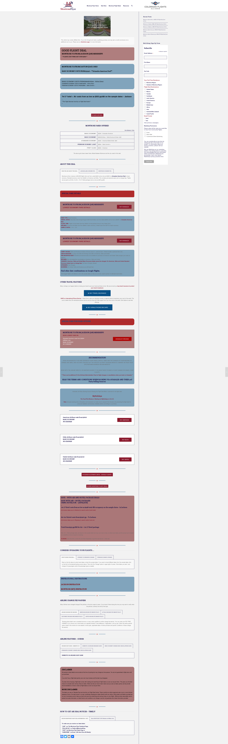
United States (150, 89)
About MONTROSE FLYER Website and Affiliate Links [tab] (102, 718)
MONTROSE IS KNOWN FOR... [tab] (105, 171)
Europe (149, 102)
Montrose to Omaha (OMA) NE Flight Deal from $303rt (154, 24)
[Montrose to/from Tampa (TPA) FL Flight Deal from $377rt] (226, 372)
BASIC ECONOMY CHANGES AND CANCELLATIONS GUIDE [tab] (118, 646)
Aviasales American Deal (119, 176)
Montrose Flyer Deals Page (76, 730)
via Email (72, 732)
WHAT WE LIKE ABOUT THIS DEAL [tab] (69, 171)
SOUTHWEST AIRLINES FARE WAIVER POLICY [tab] (72, 616)
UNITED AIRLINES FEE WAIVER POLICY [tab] (94, 616)
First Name (147, 62)
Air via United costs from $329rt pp (73, 517)
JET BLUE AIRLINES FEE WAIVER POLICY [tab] (111, 612)
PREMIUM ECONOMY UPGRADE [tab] (104, 557)
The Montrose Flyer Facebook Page (78, 726)
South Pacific (150, 114)
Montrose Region (151, 82)
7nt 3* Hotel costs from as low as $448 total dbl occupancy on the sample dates (89, 507)
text (147, 120)
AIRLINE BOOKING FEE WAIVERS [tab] (69, 612)
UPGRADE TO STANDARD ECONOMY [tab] (86, 557)
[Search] (132, 6)
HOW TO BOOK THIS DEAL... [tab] (68, 557)
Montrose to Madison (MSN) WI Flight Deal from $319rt (155, 26)
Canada (149, 94)
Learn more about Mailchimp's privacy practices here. (154, 155)
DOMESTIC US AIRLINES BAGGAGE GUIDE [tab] (92, 646)
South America (151, 100)
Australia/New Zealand (153, 111)
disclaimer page (85, 42)
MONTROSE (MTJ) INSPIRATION (74, 589)
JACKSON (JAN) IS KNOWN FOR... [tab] (88, 171)
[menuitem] (93, 6)
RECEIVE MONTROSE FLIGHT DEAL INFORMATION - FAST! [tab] (75, 718)
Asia (148, 109)
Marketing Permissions (150, 126)
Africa (148, 107)
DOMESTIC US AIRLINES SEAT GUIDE (72, 655)
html (147, 118)
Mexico (148, 91)
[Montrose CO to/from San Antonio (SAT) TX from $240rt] (1, 372)
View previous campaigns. (151, 122)
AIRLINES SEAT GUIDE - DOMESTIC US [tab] (70, 646)
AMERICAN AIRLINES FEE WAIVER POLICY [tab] (89, 612)
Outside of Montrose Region (154, 85)
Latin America (150, 98)
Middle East (150, 105)
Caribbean (149, 96)
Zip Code (146, 71)
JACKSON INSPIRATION (70, 584)
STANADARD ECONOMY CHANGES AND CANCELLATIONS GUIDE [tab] (76, 650)
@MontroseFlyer (80, 728)
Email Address (148, 53)
